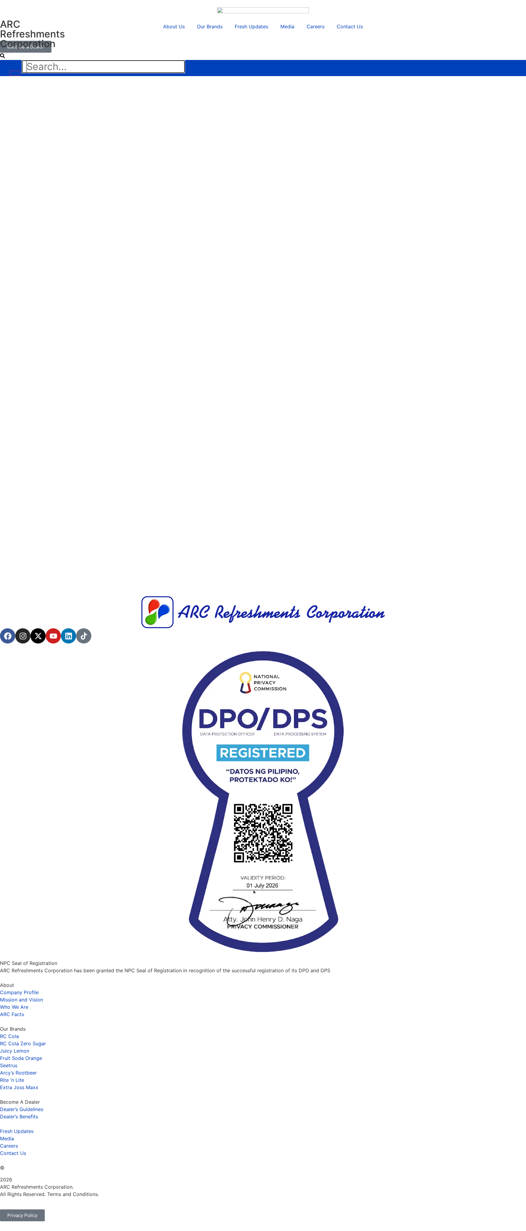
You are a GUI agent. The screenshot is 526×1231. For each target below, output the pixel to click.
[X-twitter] (38, 636)
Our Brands (210, 26)
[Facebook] (7, 636)
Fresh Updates (251, 26)
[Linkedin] (68, 636)
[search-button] (2, 55)
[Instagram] (22, 636)
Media (287, 26)
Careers (315, 26)
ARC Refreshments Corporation (32, 34)
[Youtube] (53, 636)
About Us (174, 26)
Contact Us (350, 26)
